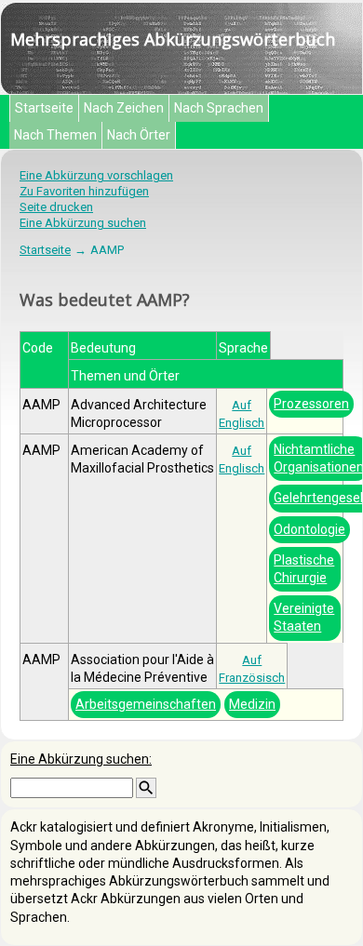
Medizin (252, 704)
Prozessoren (311, 403)
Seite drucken (56, 207)
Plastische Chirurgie (304, 569)
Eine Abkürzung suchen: (81, 759)
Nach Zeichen (124, 107)
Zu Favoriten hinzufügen (84, 191)
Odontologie (309, 529)
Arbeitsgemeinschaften (145, 704)
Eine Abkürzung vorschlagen (96, 175)
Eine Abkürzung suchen (83, 223)
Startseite (44, 107)
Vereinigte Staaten (304, 617)
